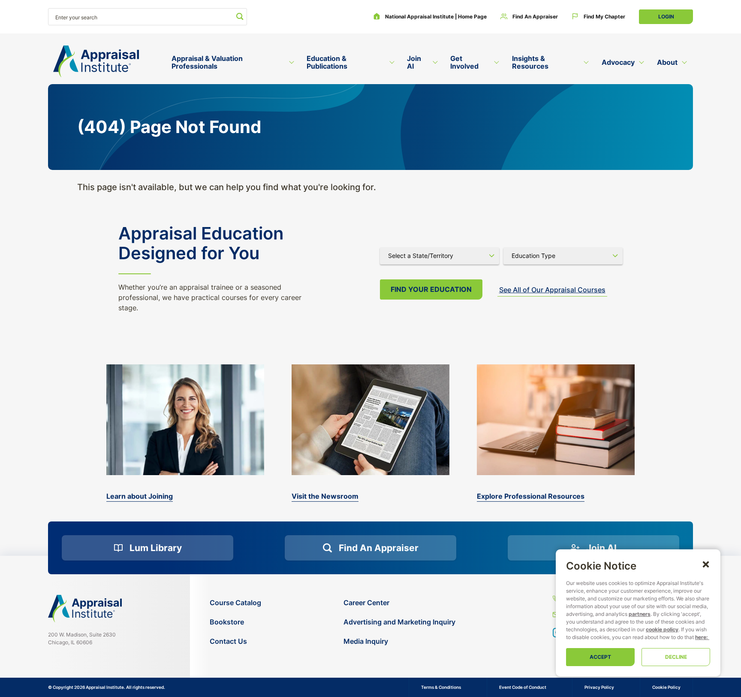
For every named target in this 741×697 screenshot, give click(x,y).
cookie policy (662, 629)
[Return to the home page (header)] (96, 61)
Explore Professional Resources (530, 496)
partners (640, 614)
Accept (600, 657)
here (700, 637)
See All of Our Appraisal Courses (552, 289)
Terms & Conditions (441, 687)
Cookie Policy (666, 687)
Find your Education (431, 289)
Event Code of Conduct (522, 687)
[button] (706, 564)
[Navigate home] (85, 608)
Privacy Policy (599, 687)
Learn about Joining (139, 496)
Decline (676, 657)
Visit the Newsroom (325, 496)
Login (666, 16)
